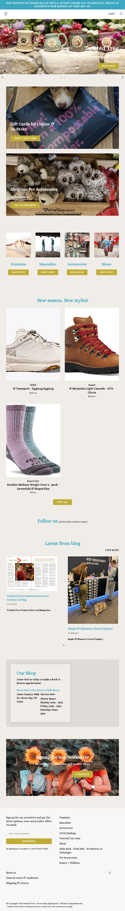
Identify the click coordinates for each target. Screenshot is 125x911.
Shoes (62, 843)
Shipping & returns (17, 883)
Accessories (66, 827)
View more (112, 550)
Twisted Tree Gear (69, 838)
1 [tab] (63, 645)
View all (62, 502)
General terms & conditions (22, 877)
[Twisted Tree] (109, 872)
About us (11, 872)
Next (122, 77)
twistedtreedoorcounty (73, 521)
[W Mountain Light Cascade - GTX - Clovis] (92, 345)
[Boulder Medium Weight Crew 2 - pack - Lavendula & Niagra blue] (33, 441)
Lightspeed (53, 903)
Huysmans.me (76, 903)
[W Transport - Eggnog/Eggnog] (33, 345)
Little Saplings (67, 833)
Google (69, 906)
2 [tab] (66, 645)
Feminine (64, 817)
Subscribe (82, 774)
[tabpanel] (62, 46)
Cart (112, 14)
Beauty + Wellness (69, 862)
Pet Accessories (68, 857)
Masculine (65, 822)
